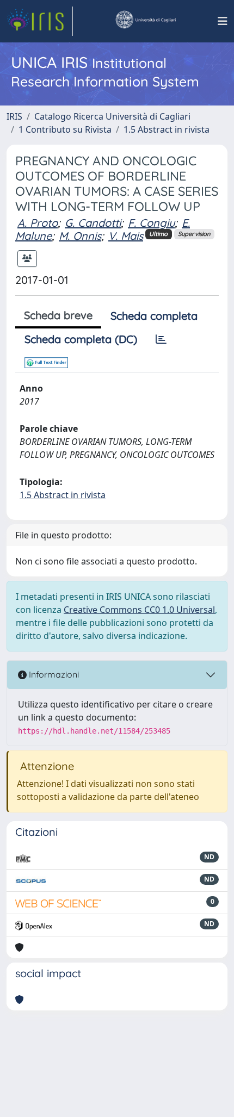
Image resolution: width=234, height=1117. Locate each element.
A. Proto (37, 222)
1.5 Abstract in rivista (167, 129)
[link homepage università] (145, 21)
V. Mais (125, 236)
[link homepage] (40, 21)
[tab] (161, 339)
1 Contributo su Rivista (65, 129)
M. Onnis (80, 236)
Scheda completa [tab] (154, 315)
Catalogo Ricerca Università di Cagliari (112, 116)
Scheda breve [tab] (58, 315)
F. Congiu (151, 222)
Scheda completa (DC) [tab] (80, 339)
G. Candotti (93, 222)
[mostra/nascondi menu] (222, 21)
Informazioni (53, 674)
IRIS (14, 116)
